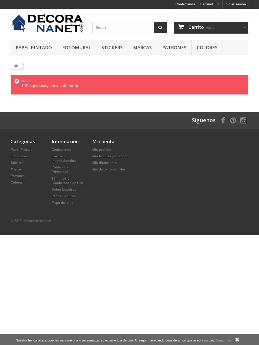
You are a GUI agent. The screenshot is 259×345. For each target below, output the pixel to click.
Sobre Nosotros (64, 189)
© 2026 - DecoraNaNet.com (31, 221)
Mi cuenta (103, 141)
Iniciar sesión (235, 4)
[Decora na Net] (48, 23)
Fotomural (76, 47)
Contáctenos (185, 4)
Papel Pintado (34, 47)
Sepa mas (223, 340)
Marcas (142, 47)
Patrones (174, 47)
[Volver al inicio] (16, 66)
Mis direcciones (104, 163)
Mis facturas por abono (110, 156)
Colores (207, 47)
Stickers (112, 47)
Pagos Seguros (64, 196)
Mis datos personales (109, 169)
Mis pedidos (102, 150)
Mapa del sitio (63, 203)
